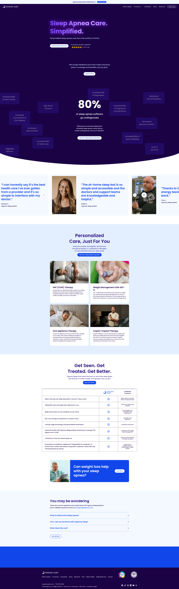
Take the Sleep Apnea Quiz (59, 46)
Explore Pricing (89, 74)
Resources (162, 6)
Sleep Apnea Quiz (101, 577)
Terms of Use (66, 586)
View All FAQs (55, 536)
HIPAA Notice (82, 586)
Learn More (119, 471)
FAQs (83, 577)
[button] (138, 7)
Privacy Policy (74, 586)
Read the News (102, 2)
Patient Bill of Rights (92, 586)
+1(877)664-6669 (59, 584)
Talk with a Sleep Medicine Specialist (89, 138)
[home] (62, 7)
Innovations (147, 6)
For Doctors (55, 577)
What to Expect (127, 6)
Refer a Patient (90, 577)
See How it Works (89, 382)
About (155, 6)
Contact (110, 577)
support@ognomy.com (85, 508)
